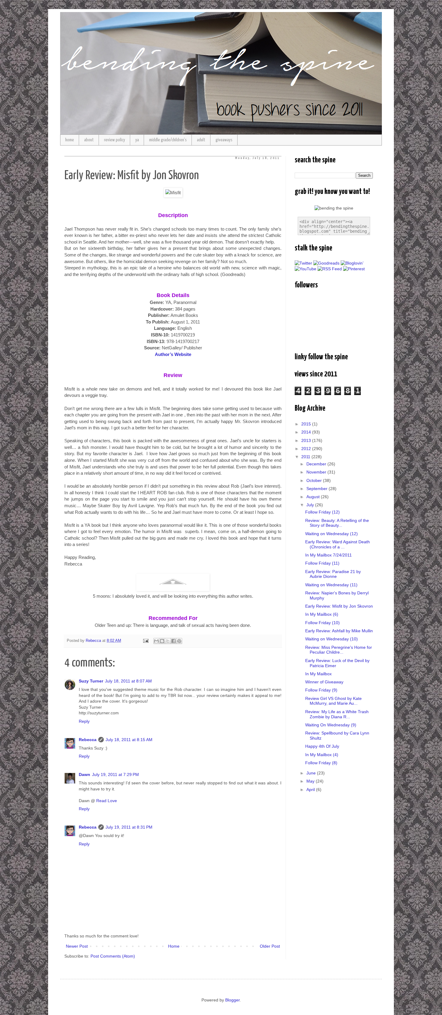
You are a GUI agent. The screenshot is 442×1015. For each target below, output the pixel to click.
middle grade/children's (168, 140)
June (311, 773)
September (317, 488)
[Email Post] (145, 641)
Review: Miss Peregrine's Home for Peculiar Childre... (338, 650)
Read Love (106, 800)
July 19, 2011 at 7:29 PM (115, 774)
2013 (306, 440)
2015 (306, 424)
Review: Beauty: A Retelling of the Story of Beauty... (337, 523)
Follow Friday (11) (322, 563)
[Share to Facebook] (173, 641)
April (311, 789)
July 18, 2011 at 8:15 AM (129, 739)
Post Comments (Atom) (113, 956)
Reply (84, 721)
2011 (306, 456)
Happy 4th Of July (322, 746)
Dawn (84, 774)
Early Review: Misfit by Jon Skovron (339, 606)
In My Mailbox (318, 673)
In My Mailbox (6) (321, 614)
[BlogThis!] (162, 641)
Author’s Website (173, 354)
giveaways (224, 140)
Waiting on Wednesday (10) (331, 638)
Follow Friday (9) (321, 690)
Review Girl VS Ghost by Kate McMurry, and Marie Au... (333, 701)
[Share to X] (168, 641)
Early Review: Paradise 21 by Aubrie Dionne (333, 574)
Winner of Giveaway (324, 681)
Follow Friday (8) (321, 762)
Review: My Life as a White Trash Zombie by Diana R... (337, 714)
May (311, 781)
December (316, 464)
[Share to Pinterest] (179, 641)
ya (137, 140)
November (316, 472)
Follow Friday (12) (322, 512)
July (310, 504)
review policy (114, 140)
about (89, 140)
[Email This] (156, 641)
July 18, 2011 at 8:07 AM (128, 681)
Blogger (232, 1000)
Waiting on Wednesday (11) (331, 584)
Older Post (270, 946)
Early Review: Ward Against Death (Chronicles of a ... (337, 544)
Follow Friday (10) (322, 622)
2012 (306, 448)
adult (201, 140)
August (313, 496)
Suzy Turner (91, 681)
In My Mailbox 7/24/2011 (328, 555)
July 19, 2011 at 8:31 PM (129, 827)
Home (174, 946)
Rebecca (88, 739)
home (69, 140)
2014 (306, 432)
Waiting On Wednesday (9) (330, 724)
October (314, 480)
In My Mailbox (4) (321, 754)
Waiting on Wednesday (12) (331, 533)
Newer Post (77, 946)
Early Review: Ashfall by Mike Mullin (339, 630)
